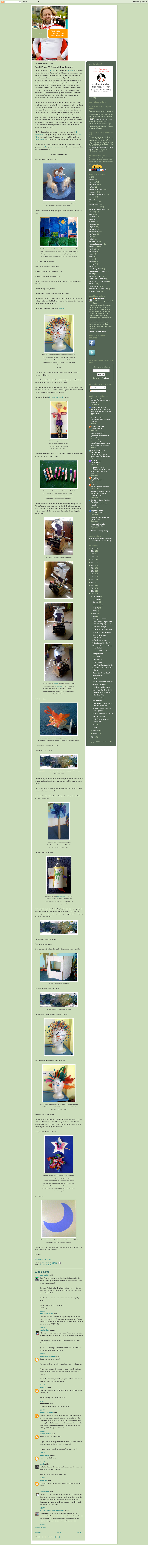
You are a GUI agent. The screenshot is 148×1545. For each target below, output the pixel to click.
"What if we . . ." (97, 656)
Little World (92, 234)
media (91, 239)
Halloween (92, 222)
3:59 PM (42, 1401)
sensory (91, 264)
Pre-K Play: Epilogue (99, 627)
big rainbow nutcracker (56, 397)
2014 (93, 582)
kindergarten (93, 224)
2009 (93, 737)
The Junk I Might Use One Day (102, 681)
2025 (93, 551)
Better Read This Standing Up (102, 665)
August (95, 608)
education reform (94, 207)
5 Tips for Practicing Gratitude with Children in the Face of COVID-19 (100, 471)
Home (59, 1532)
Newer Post (38, 1532)
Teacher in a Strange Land (100, 491)
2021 (93, 562)
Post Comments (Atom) (52, 1537)
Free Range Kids (97, 418)
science (91, 261)
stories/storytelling (95, 269)
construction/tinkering (96, 189)
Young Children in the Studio (100, 487)
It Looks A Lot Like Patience (101, 687)
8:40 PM (42, 1524)
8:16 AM (42, 1311)
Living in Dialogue (97, 442)
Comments (95, 391)
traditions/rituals (94, 286)
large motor (92, 229)
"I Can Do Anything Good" (101, 643)
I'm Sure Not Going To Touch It (102, 713)
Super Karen (44, 1455)
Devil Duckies (97, 701)
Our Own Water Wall (99, 684)
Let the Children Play (48, 1356)
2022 (93, 559)
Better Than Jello (98, 695)
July (94, 611)
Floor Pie (94, 478)
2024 (93, 554)
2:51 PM (42, 1385)
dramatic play (46, 1264)
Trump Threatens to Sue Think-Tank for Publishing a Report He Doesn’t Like (101, 411)
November (96, 599)
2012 (93, 588)
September (97, 605)
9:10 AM (42, 1354)
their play (70, 70)
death (90, 199)
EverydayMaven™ (97, 433)
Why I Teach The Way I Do (98, 289)
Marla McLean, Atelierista (100, 517)
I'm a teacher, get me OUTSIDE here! (98, 451)
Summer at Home (96, 428)
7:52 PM (42, 1489)
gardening (92, 219)
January (96, 733)
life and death (93, 231)
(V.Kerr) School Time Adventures (52, 1510)
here (46, 147)
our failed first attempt (47, 771)
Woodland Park (94, 291)
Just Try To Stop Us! (99, 619)
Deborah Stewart (46, 1413)
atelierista (94, 485)
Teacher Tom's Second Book (98, 281)
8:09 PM (42, 1508)
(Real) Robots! (97, 662)
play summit (93, 251)
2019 (93, 568)
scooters (56, 683)
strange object (60, 686)
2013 (93, 585)
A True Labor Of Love (99, 640)
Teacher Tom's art (95, 276)
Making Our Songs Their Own (102, 673)
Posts (93, 387)
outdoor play (93, 246)
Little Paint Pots (97, 676)
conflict (91, 187)
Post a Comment (40, 1528)
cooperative (92, 192)
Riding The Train (97, 654)
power (91, 256)
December (96, 596)
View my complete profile (97, 331)
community (92, 184)
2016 (93, 577)
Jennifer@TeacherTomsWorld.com (100, 120)
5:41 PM (42, 1410)
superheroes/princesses (97, 271)
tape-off (91, 274)
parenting (92, 249)
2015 (93, 579)
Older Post (79, 1532)
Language (92, 227)
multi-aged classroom (96, 244)
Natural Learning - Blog (99, 531)
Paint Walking (97, 659)
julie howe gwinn (46, 1314)
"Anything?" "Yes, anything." (102, 632)
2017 (93, 574)
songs (91, 266)
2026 (93, 548)
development (93, 202)
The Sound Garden (98, 716)
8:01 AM (42, 1462)
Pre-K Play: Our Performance (102, 629)
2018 (93, 571)
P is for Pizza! (95, 463)
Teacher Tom (59, 19)
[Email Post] (59, 1263)
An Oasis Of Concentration (101, 651)
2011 (93, 591)
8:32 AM (42, 1328)
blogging (91, 179)
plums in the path (97, 426)
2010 (93, 594)
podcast (91, 254)
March (95, 728)
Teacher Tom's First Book (97, 279)
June (95, 613)
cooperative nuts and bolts (97, 194)
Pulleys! (95, 678)
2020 (93, 565)
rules (90, 259)
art (40, 1264)
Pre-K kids (51, 70)
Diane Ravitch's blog (98, 407)
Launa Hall (44, 1480)
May (94, 616)
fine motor (92, 217)
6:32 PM (42, 1453)
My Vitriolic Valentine (97, 480)
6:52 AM (42, 1478)
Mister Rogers (93, 241)
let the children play (98, 524)
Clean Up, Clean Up (97, 512)
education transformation (97, 209)
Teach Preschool (97, 461)
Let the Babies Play (97, 526)
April (94, 725)
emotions (92, 212)
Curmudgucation (97, 399)
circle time (92, 182)
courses (91, 197)
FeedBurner (105, 378)
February (96, 730)
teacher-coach (39, 139)
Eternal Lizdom (45, 1434)
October (96, 602)
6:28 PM (42, 1431)
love (90, 236)
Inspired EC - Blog (97, 468)
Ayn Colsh (44, 1387)
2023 (93, 557)
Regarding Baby (97, 511)
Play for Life (44, 1275)
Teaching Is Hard (98, 698)
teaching (91, 284)
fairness (91, 214)
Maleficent (62, 308)
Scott (42, 1464)
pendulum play (61, 896)
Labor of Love (95, 519)
